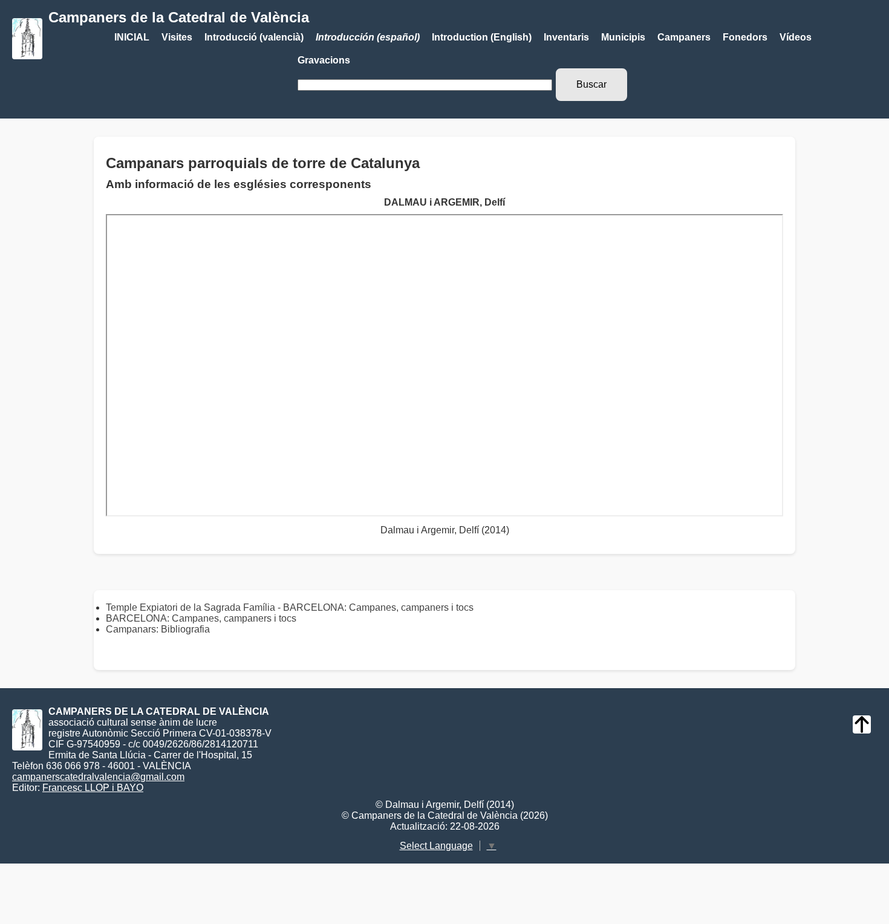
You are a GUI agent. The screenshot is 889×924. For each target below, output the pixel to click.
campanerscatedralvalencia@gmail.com (98, 777)
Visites (176, 37)
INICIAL (131, 37)
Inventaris (566, 37)
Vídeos (796, 37)
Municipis (623, 37)
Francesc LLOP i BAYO (92, 787)
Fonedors (745, 37)
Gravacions (324, 60)
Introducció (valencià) (254, 37)
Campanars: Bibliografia (158, 629)
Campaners (684, 37)
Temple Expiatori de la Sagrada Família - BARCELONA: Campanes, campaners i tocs (290, 607)
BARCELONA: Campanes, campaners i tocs (201, 618)
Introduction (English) (482, 37)
